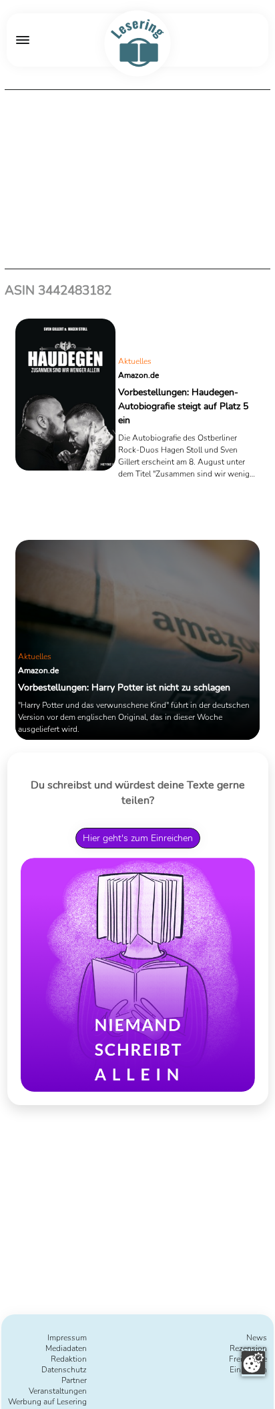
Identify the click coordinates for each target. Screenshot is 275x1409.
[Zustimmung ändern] (253, 1362)
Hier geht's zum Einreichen (138, 838)
